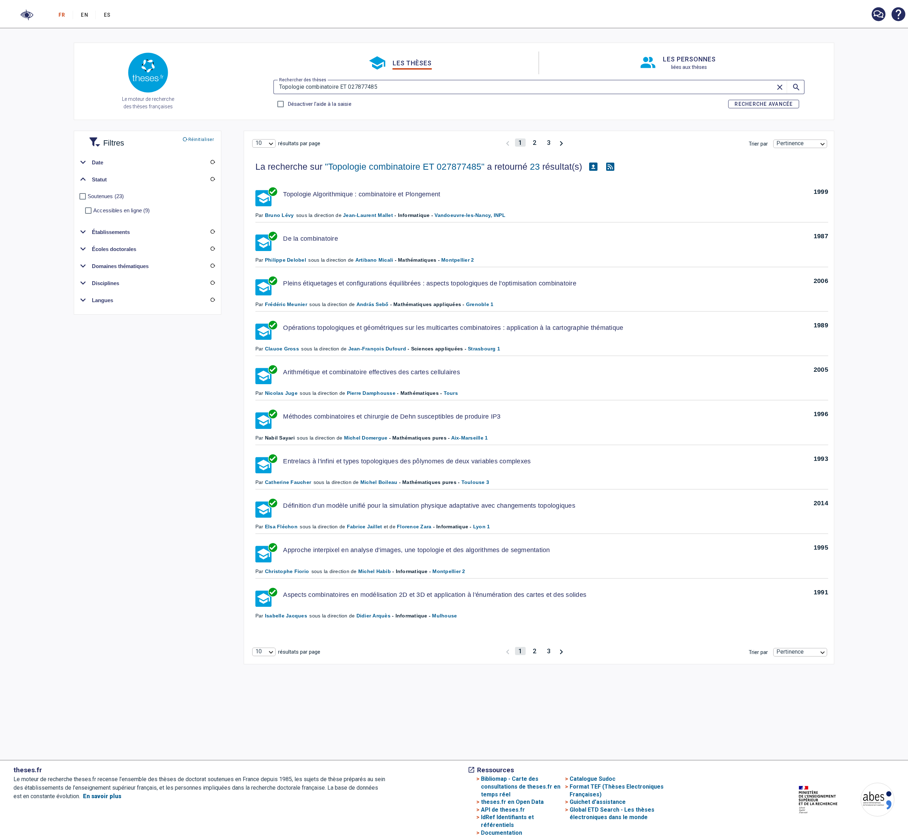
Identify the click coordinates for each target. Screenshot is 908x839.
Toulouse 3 (475, 482)
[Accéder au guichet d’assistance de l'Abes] (878, 15)
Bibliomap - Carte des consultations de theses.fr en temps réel (520, 786)
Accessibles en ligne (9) (121, 210)
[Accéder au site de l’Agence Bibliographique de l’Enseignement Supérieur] (870, 801)
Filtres (105, 138)
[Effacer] (780, 87)
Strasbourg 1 (484, 349)
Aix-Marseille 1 (469, 438)
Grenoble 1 (480, 304)
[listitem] (878, 14)
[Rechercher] (795, 87)
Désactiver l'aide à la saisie (319, 104)
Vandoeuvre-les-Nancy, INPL (469, 215)
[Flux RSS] (610, 166)
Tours (451, 393)
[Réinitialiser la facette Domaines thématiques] (212, 266)
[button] (27, 15)
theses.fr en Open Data (512, 802)
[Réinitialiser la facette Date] (212, 162)
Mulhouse (444, 616)
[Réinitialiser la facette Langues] (212, 300)
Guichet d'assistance (598, 802)
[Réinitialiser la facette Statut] (212, 179)
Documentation (501, 832)
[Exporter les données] (593, 166)
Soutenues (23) (106, 196)
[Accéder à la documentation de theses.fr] (898, 15)
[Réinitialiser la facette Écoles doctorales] (212, 249)
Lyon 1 (481, 526)
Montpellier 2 (457, 260)
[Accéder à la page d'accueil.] (148, 74)
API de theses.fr (503, 809)
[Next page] (561, 142)
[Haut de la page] (859, 820)
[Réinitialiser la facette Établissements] (212, 232)
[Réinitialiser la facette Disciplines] (212, 283)
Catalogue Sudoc (592, 778)
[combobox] (264, 143)
